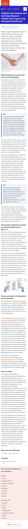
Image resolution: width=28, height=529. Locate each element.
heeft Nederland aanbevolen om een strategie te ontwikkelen (12, 359)
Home (4, 9)
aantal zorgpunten (7, 382)
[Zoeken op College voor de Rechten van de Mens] (25, 9)
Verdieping (16, 9)
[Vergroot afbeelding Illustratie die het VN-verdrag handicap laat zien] (25, 279)
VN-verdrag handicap (17, 232)
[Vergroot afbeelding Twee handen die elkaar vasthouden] (25, 54)
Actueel (9, 9)
